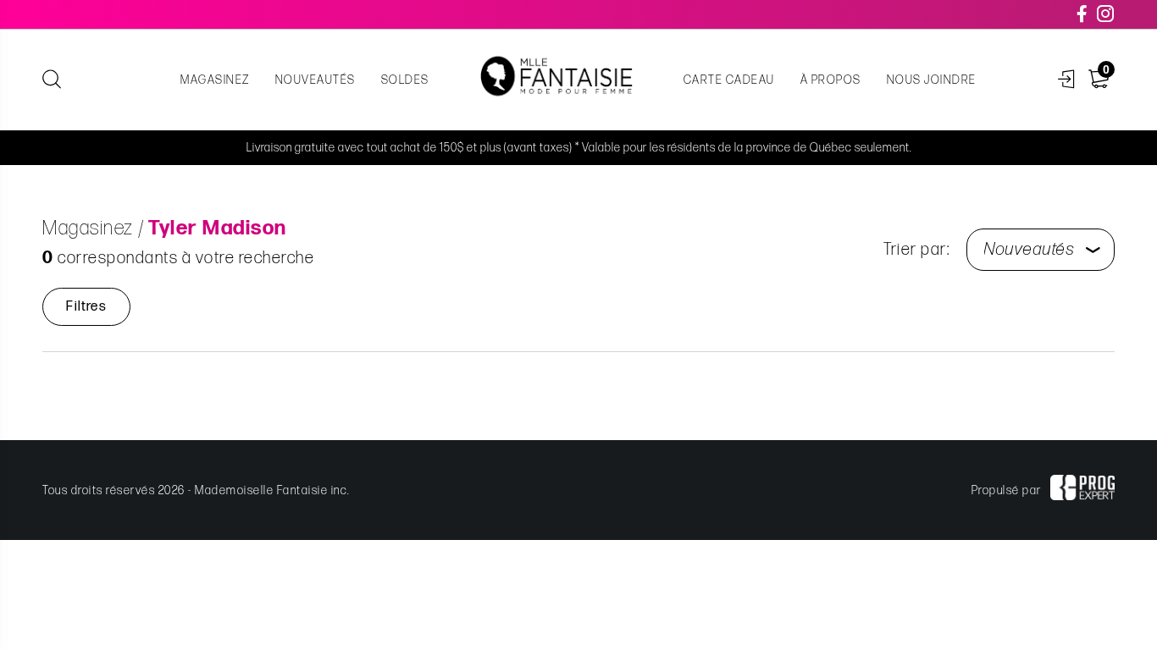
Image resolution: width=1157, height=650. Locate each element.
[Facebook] (1082, 14)
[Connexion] (1067, 80)
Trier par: (916, 250)
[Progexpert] (1082, 490)
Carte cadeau (729, 80)
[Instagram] (1106, 14)
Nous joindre (932, 80)
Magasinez (215, 80)
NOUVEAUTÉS (315, 80)
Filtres (86, 307)
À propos (830, 80)
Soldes (405, 80)
